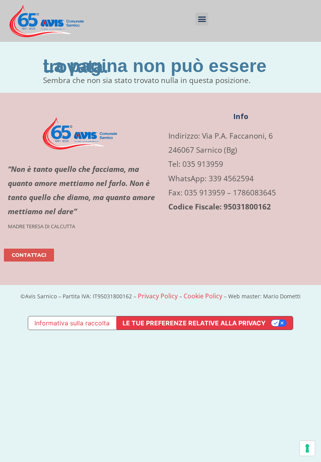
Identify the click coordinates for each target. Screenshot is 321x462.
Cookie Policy (203, 296)
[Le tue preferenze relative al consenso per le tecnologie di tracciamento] (307, 448)
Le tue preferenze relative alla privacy (194, 323)
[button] (201, 19)
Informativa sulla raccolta (72, 323)
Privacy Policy (158, 296)
